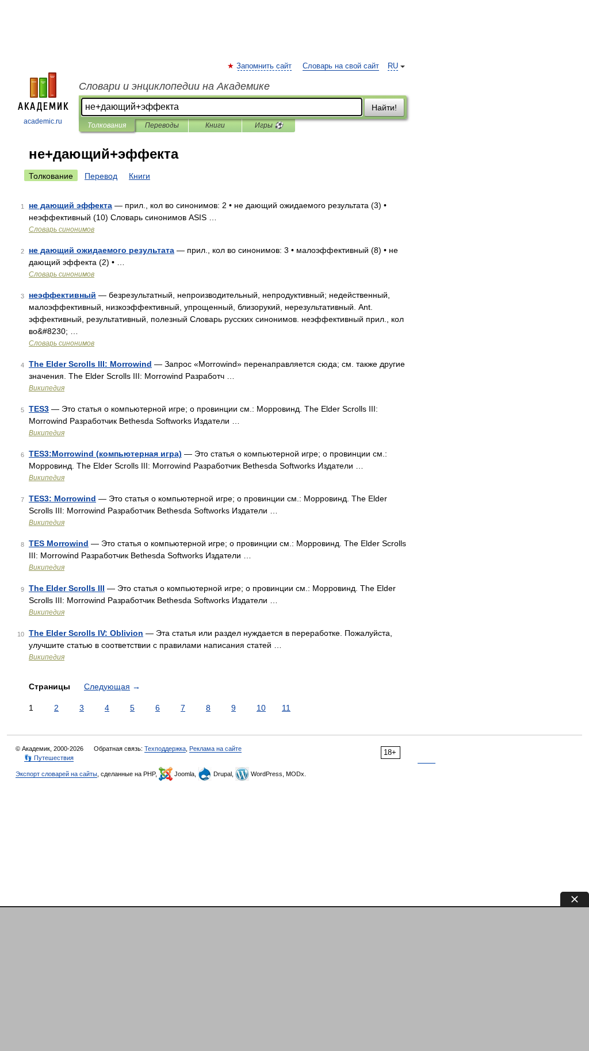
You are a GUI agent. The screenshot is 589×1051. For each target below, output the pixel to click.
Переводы (162, 125)
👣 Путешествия (49, 757)
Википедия (46, 388)
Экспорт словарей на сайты (56, 773)
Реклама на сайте (215, 748)
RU (393, 66)
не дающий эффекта (70, 205)
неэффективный (62, 295)
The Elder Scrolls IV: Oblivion (86, 633)
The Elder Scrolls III (67, 588)
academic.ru (43, 121)
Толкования (106, 125)
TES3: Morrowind (62, 498)
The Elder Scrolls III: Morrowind (90, 364)
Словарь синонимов (61, 229)
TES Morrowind (59, 543)
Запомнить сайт (265, 66)
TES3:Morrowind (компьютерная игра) (105, 453)
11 (286, 707)
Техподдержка (165, 748)
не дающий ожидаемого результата (101, 250)
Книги (215, 125)
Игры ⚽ (269, 125)
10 (261, 707)
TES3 (39, 408)
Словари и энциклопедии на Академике (174, 86)
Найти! (384, 107)
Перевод (101, 176)
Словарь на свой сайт (341, 66)
